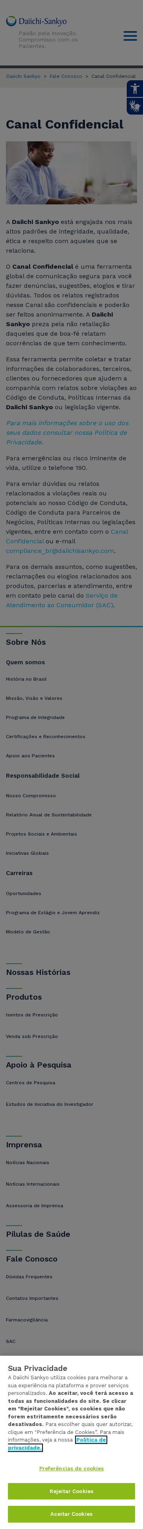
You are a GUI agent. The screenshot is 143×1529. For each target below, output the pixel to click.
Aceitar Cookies (71, 1514)
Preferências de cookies (71, 1469)
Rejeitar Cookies (71, 1491)
